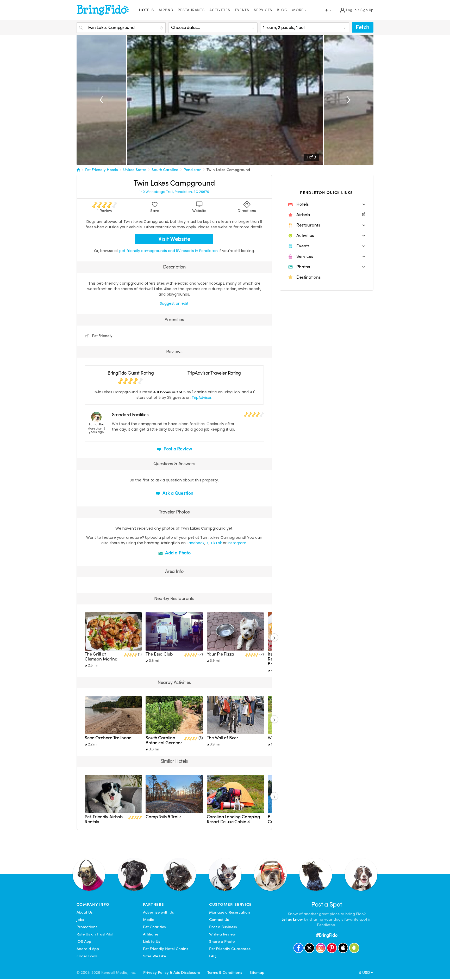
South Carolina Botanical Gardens (164, 740)
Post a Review (177, 449)
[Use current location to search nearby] (162, 27)
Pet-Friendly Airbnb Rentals (104, 819)
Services (263, 10)
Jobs (80, 919)
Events (242, 10)
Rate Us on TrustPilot (95, 934)
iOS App (84, 941)
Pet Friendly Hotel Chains (165, 948)
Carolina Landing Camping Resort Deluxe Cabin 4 (233, 819)
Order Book (87, 956)
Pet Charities (154, 926)
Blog (282, 10)
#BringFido (326, 935)
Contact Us (219, 919)
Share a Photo (222, 941)
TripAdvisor (201, 397)
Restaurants (191, 10)
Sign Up (366, 10)
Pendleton (193, 169)
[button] (326, 204)
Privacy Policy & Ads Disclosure (171, 972)
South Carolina (165, 169)
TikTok (216, 543)
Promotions (87, 926)
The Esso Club (159, 654)
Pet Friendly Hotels (101, 169)
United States (135, 169)
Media (148, 919)
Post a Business (223, 926)
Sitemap (256, 972)
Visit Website (174, 238)
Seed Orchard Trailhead (108, 738)
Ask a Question (177, 493)
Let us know (292, 919)
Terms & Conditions (224, 972)
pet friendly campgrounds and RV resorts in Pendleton (169, 250)
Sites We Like (154, 956)
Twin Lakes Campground (228, 169)
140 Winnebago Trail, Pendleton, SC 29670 (174, 192)
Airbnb (166, 10)
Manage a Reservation (229, 912)
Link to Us (151, 941)
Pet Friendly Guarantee (230, 948)
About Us (85, 912)
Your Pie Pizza (220, 654)
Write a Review (222, 934)
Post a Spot (326, 904)
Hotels (146, 10)
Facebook (195, 543)
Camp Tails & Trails (163, 816)
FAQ (212, 956)
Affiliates (151, 934)
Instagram (237, 543)
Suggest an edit (174, 303)
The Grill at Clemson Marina (101, 656)
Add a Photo (177, 553)
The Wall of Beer (223, 738)
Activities (219, 10)
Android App (88, 948)
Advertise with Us (158, 912)
